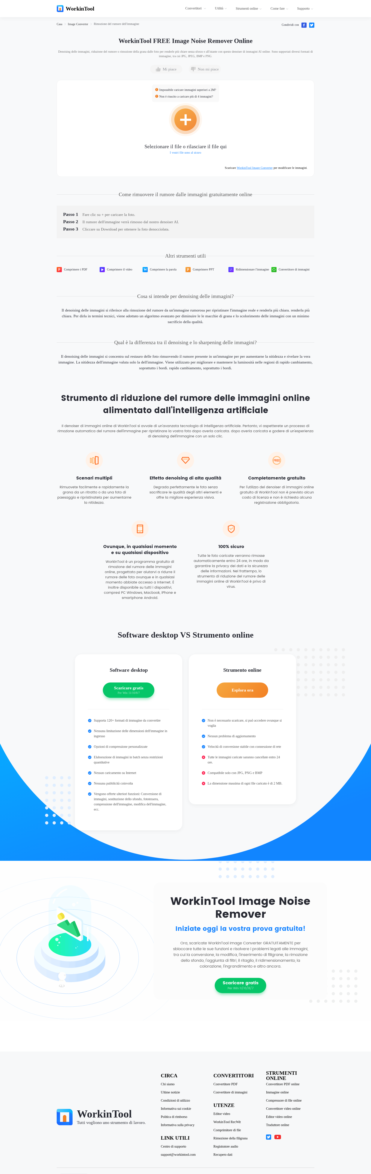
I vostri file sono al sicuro (185, 152)
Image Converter (78, 24)
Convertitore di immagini (230, 1092)
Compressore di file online (284, 1100)
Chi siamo (168, 1084)
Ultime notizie (170, 1092)
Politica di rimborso (174, 1117)
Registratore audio (225, 1146)
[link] (59, 24)
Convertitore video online (283, 1108)
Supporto (303, 8)
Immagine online (277, 1092)
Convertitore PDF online (283, 1084)
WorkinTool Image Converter (255, 167)
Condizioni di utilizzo (175, 1100)
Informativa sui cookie (176, 1108)
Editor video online (279, 1117)
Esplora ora (242, 690)
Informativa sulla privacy (178, 1125)
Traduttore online (277, 1125)
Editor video (221, 1114)
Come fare (278, 8)
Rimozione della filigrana (230, 1138)
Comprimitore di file (227, 1130)
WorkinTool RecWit (227, 1122)
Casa (59, 24)
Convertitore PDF (225, 1084)
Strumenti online (247, 8)
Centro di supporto (173, 1146)
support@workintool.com (178, 1154)
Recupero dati (222, 1154)
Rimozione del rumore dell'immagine (116, 24)
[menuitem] (196, 8)
